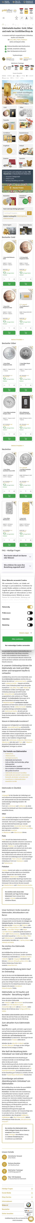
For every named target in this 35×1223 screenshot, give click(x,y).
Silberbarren (5, 742)
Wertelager (12, 1134)
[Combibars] (9, 136)
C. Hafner (21, 940)
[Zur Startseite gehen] (9, 11)
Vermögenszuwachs (11, 758)
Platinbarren (20, 861)
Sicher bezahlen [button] (7, 1213)
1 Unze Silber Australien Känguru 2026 (9, 413)
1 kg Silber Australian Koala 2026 (25, 470)
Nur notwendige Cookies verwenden (17, 645)
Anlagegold (5, 795)
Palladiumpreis (14, 876)
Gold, (18, 216)
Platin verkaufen (17, 859)
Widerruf (5, 1205)
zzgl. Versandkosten (6, 270)
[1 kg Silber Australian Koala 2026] (26, 459)
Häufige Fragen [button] (7, 1189)
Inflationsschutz (8, 218)
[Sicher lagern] (9, 229)
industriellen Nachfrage (21, 826)
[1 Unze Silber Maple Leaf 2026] (26, 353)
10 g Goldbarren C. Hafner (24, 307)
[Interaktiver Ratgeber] (25, 199)
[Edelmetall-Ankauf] (25, 149)
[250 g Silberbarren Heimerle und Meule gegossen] (26, 402)
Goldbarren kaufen (11, 683)
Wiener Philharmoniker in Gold (13, 927)
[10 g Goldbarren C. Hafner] (26, 296)
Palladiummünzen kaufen (24, 885)
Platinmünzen (8, 863)
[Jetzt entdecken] (17, 92)
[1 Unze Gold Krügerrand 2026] (9, 296)
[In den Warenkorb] (9, 284)
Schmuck (10, 961)
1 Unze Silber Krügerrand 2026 (7, 364)
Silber (14, 39)
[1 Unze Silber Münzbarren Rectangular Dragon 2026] (9, 508)
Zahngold (16, 961)
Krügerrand (16, 925)
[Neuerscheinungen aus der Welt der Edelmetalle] (9, 199)
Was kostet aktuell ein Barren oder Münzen (15, 557)
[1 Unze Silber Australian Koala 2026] (9, 459)
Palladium (24, 39)
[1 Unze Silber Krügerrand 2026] (9, 353)
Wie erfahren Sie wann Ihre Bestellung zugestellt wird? (14, 566)
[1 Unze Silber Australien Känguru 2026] (9, 402)
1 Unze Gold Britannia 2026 (8, 258)
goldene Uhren (24, 961)
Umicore (27, 940)
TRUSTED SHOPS (8, 702)
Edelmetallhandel (9, 694)
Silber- (25, 936)
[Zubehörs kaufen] (9, 162)
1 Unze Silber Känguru (13, 929)
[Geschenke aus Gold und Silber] (25, 124)
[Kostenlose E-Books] (25, 229)
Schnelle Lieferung (7, 2)
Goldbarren (20, 740)
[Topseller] (9, 124)
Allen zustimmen (17, 639)
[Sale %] (9, 149)
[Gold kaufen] (9, 111)
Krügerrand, (23, 216)
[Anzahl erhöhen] (14, 279)
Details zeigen (24, 633)
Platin (18, 39)
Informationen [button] (7, 1201)
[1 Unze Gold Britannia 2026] (9, 247)
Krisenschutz (9, 753)
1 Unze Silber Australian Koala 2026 (9, 470)
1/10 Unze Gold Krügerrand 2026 (24, 258)
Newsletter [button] (6, 1209)
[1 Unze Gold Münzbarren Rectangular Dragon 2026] (26, 508)
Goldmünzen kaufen (20, 681)
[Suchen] (21, 18)
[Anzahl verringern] (4, 279)
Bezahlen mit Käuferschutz (29, 2)
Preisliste (14, 1040)
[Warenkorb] (31, 18)
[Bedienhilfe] (16, 18)
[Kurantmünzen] (25, 137)
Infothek (12, 898)
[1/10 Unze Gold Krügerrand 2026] (26, 247)
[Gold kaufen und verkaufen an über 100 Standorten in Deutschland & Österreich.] (17, 181)
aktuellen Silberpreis (8, 1045)
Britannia (25, 925)
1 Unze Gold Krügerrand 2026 (7, 307)
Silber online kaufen (19, 1117)
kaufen (14, 1007)
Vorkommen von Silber (25, 828)
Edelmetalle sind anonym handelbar (16, 773)
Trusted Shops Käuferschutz (15, 1075)
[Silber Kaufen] (25, 111)
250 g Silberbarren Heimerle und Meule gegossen (25, 413)
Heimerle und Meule (8, 942)
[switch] (29, 1214)
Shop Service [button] (6, 1197)
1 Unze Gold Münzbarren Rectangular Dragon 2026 (25, 519)
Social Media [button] (6, 1193)
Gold (11, 39)
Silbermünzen (28, 740)
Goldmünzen (12, 740)
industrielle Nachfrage (14, 727)
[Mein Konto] (26, 18)
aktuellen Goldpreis (18, 1043)
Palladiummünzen (14, 934)
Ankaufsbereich (12, 965)
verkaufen (24, 1007)
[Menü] (32, 1202)
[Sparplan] (25, 162)
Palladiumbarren (9, 885)
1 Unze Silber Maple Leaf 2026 (25, 364)
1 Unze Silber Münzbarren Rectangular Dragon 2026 (8, 519)
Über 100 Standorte (17, 2)
